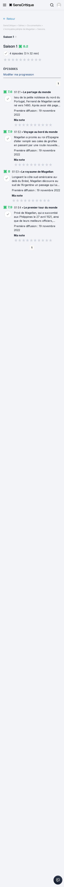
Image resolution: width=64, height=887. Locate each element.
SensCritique (9, 25)
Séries (21, 25)
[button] (58, 4)
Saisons (41, 29)
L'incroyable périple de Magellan (19, 29)
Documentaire (34, 25)
